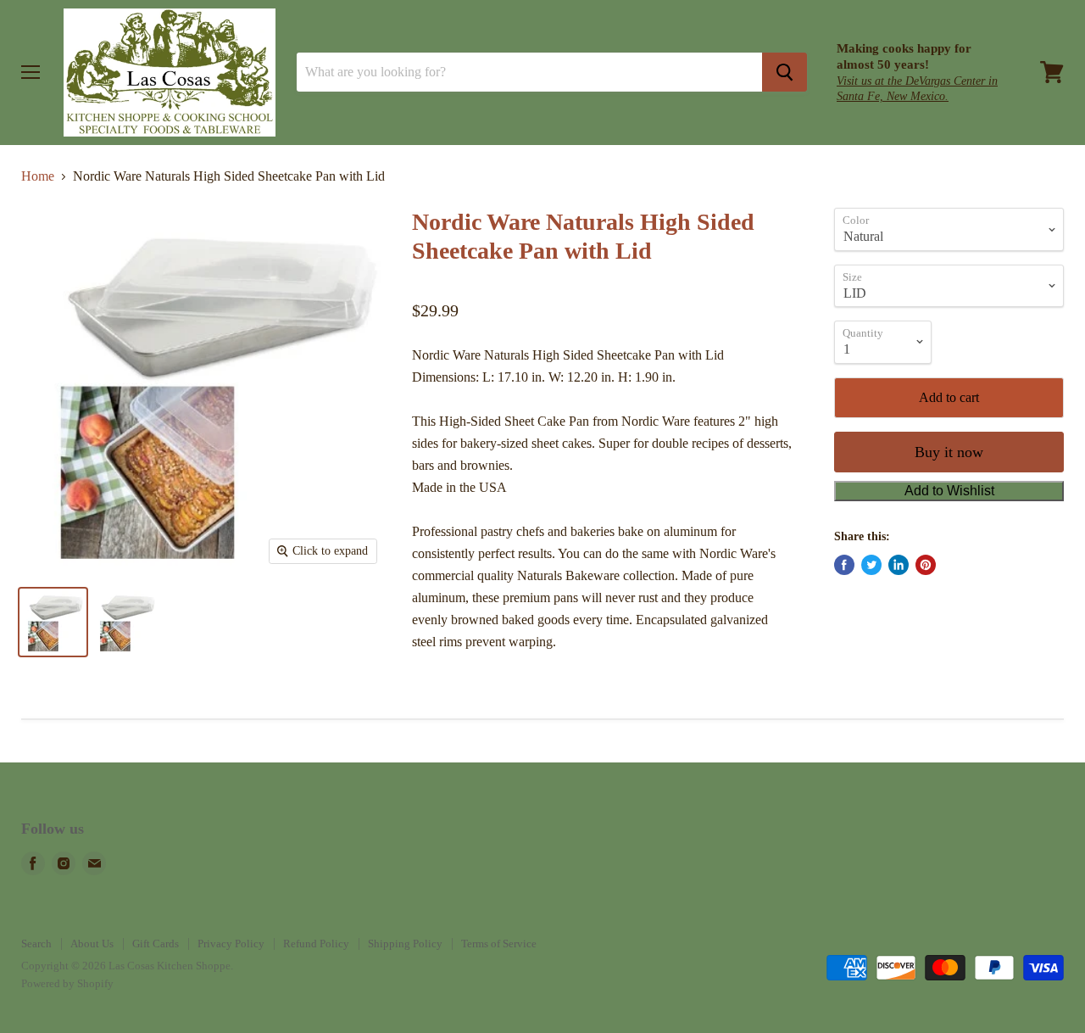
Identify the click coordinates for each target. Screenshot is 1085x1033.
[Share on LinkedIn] (898, 565)
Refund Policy (316, 943)
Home (37, 176)
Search (36, 943)
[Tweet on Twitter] (871, 565)
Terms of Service (499, 943)
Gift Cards (155, 943)
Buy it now (949, 452)
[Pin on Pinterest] (925, 565)
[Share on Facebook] (844, 565)
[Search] (784, 72)
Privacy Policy (231, 943)
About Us (92, 943)
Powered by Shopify (67, 983)
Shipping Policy (405, 943)
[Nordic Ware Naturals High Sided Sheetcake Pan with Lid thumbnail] (52, 622)
